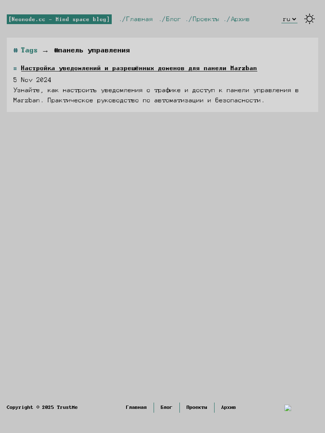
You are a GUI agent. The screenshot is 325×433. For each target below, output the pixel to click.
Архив (238, 18)
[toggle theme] (309, 19)
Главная (138, 18)
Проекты (204, 18)
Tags (29, 50)
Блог (172, 18)
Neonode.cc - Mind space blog (59, 19)
